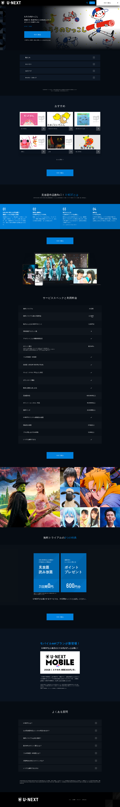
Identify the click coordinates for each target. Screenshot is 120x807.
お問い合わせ (84, 799)
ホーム (70, 799)
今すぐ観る (107, 3)
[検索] (87, 2)
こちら (49, 40)
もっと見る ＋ (60, 159)
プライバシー (79, 799)
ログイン (92, 2)
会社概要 (73, 799)
